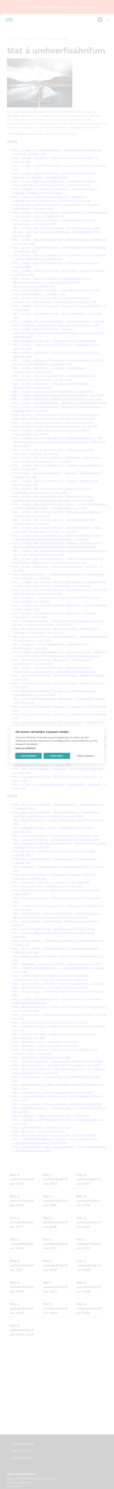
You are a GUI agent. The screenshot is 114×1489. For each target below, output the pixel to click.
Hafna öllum (57, 756)
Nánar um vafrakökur (25, 747)
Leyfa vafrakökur (28, 756)
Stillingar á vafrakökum (85, 756)
